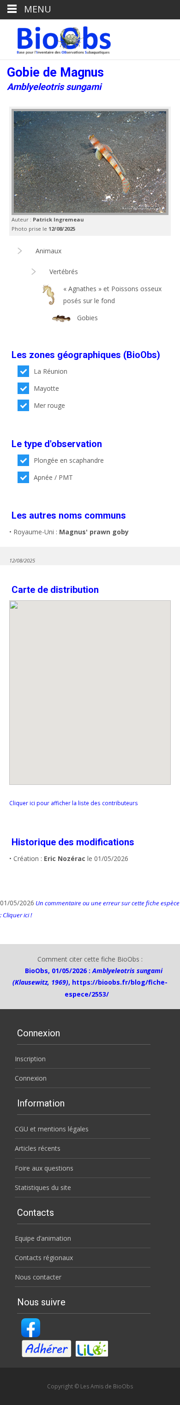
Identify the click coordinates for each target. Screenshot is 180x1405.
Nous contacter (38, 1277)
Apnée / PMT (53, 477)
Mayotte (46, 388)
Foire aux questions (44, 1168)
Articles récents (37, 1148)
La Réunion (50, 371)
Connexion (31, 1078)
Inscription (30, 1058)
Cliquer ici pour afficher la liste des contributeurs (73, 803)
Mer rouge (49, 405)
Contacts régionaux (44, 1257)
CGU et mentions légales (52, 1128)
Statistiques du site (43, 1187)
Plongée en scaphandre (69, 460)
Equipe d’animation (43, 1238)
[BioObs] (56, 37)
